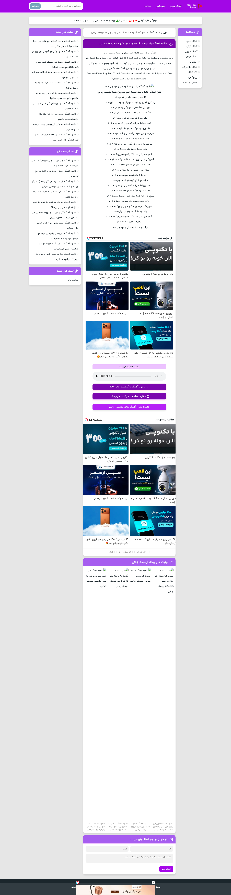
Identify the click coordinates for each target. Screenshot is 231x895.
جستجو (35, 6)
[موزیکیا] (193, 6)
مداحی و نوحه (190, 82)
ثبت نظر (166, 869)
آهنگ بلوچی (191, 41)
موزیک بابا (73, 280)
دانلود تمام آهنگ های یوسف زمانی (129, 407)
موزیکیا (164, 32)
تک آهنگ (153, 32)
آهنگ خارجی (191, 51)
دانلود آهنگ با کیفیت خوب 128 (127, 396)
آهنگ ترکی (192, 46)
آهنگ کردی (191, 56)
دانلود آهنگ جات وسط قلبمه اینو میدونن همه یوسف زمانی (133, 43)
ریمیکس (160, 6)
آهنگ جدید (175, 6)
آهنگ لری (192, 62)
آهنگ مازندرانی (189, 67)
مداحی (147, 6)
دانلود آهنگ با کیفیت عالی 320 (128, 387)
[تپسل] (77, 882)
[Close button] (153, 882)
